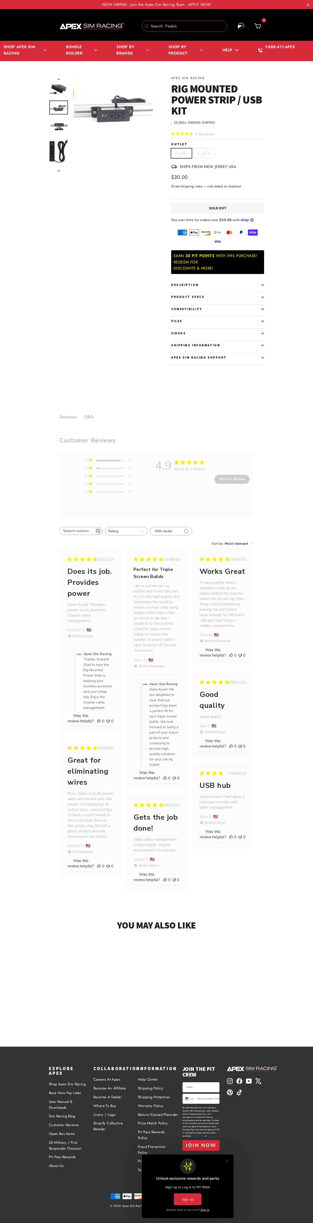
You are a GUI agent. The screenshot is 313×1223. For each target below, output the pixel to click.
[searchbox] (77, 531)
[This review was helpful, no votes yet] (99, 721)
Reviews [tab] (68, 417)
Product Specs (187, 297)
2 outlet (181, 153)
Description (185, 285)
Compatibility (186, 309)
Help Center (148, 1079)
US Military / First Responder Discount (65, 1145)
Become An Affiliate (109, 1088)
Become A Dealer (107, 1097)
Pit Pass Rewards (62, 1157)
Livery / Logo (104, 1114)
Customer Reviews (64, 1125)
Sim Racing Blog (62, 1116)
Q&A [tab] (89, 417)
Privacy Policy (198, 1136)
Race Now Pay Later (65, 1093)
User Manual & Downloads (60, 1104)
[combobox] (184, 26)
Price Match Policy (153, 1123)
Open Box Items (62, 1133)
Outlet (179, 144)
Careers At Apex (106, 1079)
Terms (210, 1136)
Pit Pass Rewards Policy (151, 1135)
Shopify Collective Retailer (108, 1126)
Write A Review (232, 479)
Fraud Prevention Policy (152, 1149)
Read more (144, 650)
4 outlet (204, 153)
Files (176, 321)
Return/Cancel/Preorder (156, 1114)
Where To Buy (104, 1106)
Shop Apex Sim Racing (67, 1084)
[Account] (241, 26)
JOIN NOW (201, 1145)
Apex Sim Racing (188, 78)
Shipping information (195, 345)
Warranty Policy (150, 1106)
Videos (178, 333)
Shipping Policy (150, 1088)
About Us (56, 1165)
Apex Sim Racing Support (199, 357)
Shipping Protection (154, 1097)
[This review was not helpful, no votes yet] (108, 721)
